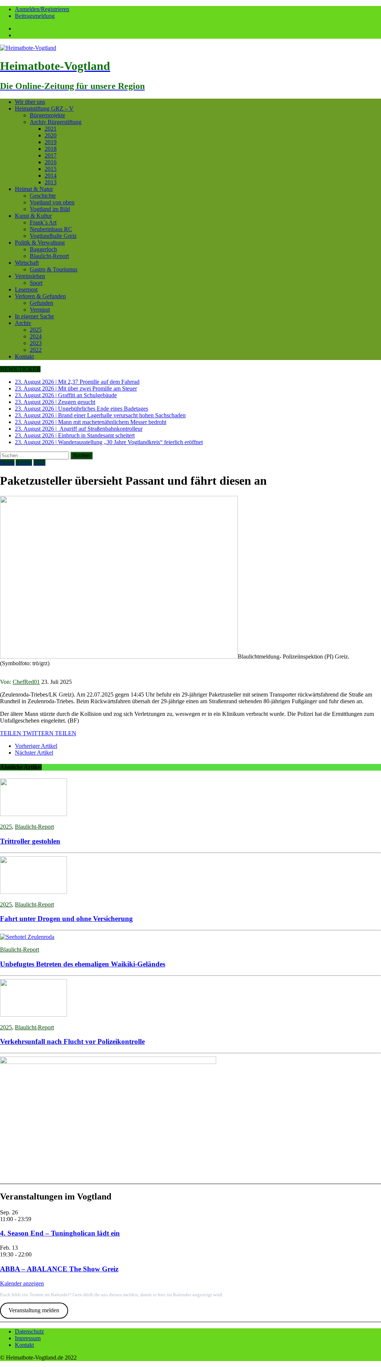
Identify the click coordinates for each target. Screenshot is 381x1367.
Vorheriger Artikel (36, 746)
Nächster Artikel (34, 752)
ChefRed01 (26, 682)
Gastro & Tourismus (53, 269)
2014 (51, 175)
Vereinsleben (30, 276)
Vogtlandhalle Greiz (53, 236)
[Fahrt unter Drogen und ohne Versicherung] (33, 892)
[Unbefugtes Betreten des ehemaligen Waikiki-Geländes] (27, 937)
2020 (51, 135)
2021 (51, 128)
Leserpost (26, 289)
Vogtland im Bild (50, 209)
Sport (36, 283)
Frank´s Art (43, 222)
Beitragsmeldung (35, 16)
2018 (51, 149)
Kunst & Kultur (33, 216)
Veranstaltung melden (34, 1310)
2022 (36, 350)
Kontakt (24, 356)
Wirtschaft (27, 262)
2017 (51, 155)
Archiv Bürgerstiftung (55, 122)
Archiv (23, 323)
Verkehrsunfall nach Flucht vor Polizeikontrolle (72, 1041)
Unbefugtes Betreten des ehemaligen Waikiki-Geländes (82, 964)
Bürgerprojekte (47, 115)
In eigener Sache (34, 316)
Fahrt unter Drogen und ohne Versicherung (66, 919)
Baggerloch (43, 249)
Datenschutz (29, 1331)
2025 (36, 329)
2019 (51, 142)
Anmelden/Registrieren (42, 9)
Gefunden (41, 303)
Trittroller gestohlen (30, 841)
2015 (51, 169)
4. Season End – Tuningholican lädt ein (60, 1233)
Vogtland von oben (52, 202)
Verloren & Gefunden (40, 296)
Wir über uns (30, 102)
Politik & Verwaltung (40, 242)
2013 (51, 182)
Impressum (28, 1338)
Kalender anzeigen (22, 1283)
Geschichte (43, 195)
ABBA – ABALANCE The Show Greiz (59, 1269)
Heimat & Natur (34, 189)
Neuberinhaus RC (51, 229)
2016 (51, 162)
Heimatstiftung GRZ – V (44, 108)
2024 (36, 336)
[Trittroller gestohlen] (33, 814)
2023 (36, 343)
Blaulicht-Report (49, 256)
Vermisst (40, 309)
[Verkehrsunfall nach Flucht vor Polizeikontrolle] (33, 1014)
